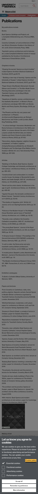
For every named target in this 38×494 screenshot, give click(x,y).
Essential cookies (13, 463)
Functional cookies (13, 467)
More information (19, 490)
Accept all (19, 481)
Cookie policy (30, 460)
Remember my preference (19, 486)
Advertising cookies (14, 471)
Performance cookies (15, 475)
